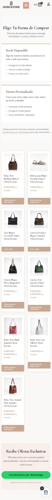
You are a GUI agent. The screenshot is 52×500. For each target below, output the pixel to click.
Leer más (8, 249)
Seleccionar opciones (9, 201)
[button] (26, 5)
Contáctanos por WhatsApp (15, 132)
